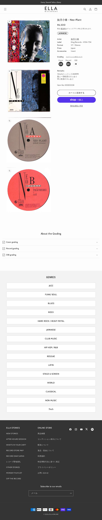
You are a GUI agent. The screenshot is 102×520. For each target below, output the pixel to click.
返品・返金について (46, 450)
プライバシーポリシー (47, 467)
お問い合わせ (43, 473)
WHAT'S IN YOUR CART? (16, 445)
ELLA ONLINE (53, 514)
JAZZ (51, 285)
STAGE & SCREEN (51, 374)
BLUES (51, 303)
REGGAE (51, 356)
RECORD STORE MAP (15, 450)
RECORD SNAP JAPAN (15, 456)
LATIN (51, 365)
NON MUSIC (51, 400)
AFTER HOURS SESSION (16, 439)
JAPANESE (63, 33)
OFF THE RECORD (13, 479)
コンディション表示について (74, 57)
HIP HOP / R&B (51, 347)
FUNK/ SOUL (51, 294)
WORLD (51, 383)
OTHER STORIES (13, 467)
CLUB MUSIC (51, 338)
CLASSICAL (51, 391)
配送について (43, 445)
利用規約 (41, 456)
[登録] (70, 493)
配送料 (63, 29)
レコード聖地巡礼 (13, 462)
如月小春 (75, 39)
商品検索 (41, 433)
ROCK (51, 312)
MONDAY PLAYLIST (14, 473)
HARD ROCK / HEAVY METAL (51, 321)
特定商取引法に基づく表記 (48, 462)
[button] (5, 9)
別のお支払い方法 (76, 106)
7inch (51, 409)
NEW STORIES (12, 433)
